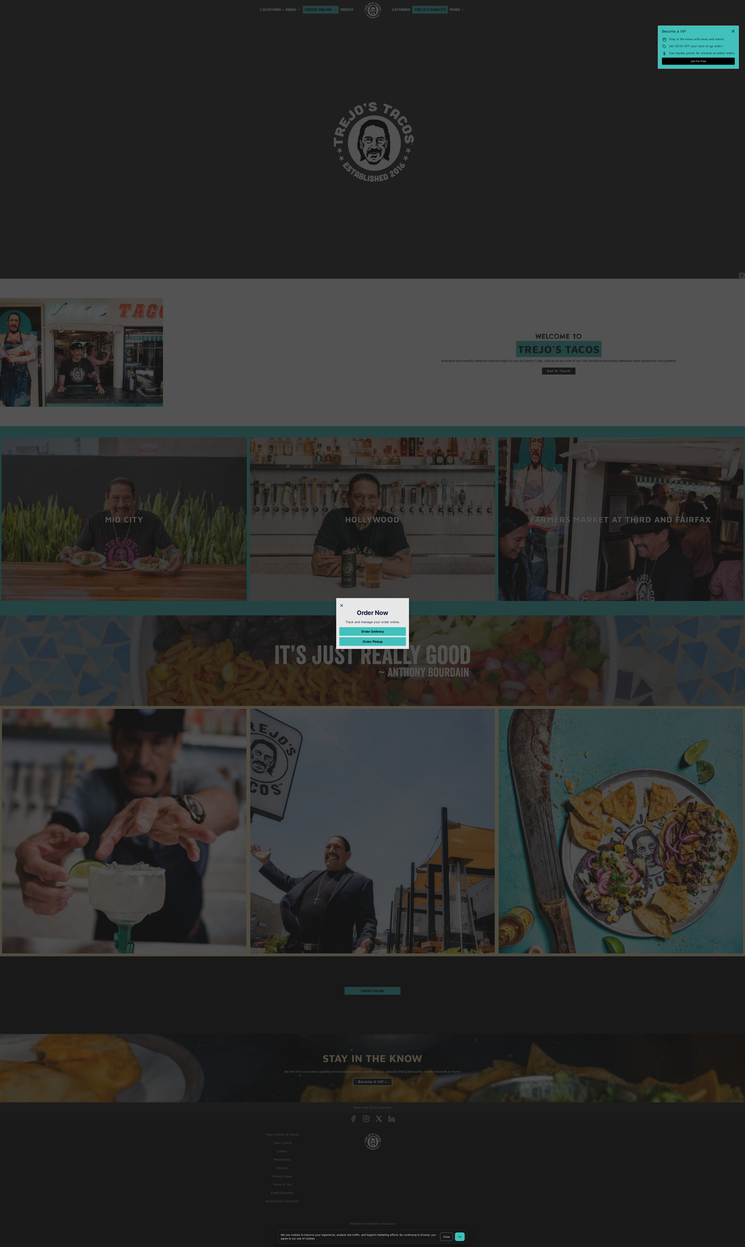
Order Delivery (372, 631)
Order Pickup (373, 641)
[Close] (342, 605)
